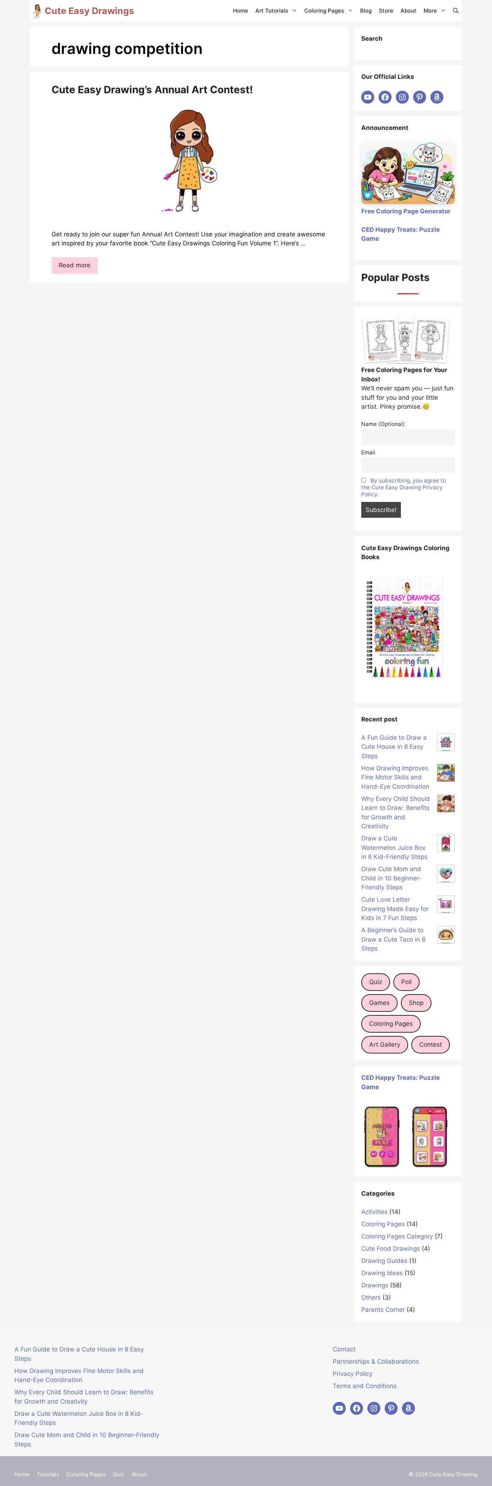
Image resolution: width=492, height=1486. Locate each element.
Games (379, 1002)
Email (368, 452)
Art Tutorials (271, 10)
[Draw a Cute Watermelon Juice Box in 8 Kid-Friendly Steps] (446, 844)
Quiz (375, 982)
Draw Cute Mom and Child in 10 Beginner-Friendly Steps (391, 878)
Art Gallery (384, 1044)
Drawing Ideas (382, 1273)
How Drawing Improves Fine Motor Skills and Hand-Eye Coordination (395, 777)
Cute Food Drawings (390, 1248)
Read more (74, 265)
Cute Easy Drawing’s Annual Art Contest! (152, 89)
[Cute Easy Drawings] (37, 11)
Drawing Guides (384, 1260)
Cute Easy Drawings (89, 10)
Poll (406, 982)
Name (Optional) (383, 424)
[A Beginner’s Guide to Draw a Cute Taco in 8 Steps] (446, 936)
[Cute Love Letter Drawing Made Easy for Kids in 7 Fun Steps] (446, 905)
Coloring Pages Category (397, 1236)
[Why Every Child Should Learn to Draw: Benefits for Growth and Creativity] (446, 804)
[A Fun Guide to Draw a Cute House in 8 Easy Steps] (446, 743)
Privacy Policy (352, 1373)
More (430, 10)
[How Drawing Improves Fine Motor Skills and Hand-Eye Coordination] (446, 774)
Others (371, 1297)
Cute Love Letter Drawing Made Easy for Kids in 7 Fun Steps (395, 908)
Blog (366, 10)
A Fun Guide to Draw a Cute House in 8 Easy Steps (394, 747)
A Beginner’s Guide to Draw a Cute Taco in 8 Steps (393, 939)
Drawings (374, 1285)
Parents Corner (383, 1309)
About (408, 10)
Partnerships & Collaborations (376, 1361)
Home (240, 10)
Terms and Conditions (365, 1386)
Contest (430, 1044)
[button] (455, 11)
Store (386, 10)
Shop (416, 1002)
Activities (374, 1211)
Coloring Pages (324, 10)
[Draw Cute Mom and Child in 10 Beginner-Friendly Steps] (446, 875)
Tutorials (48, 1474)
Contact (344, 1349)
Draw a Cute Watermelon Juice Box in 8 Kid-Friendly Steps (394, 847)
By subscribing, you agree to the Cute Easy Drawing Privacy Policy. (403, 487)
